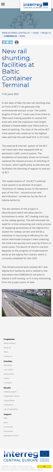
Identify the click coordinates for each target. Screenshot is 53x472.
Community (8, 427)
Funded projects (10, 392)
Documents (8, 431)
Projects (46, 33)
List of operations (11, 409)
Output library (9, 400)
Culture (6, 378)
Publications (8, 405)
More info (40, 470)
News (22, 36)
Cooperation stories (12, 396)
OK (44, 466)
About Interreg (9, 343)
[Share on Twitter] (7, 42)
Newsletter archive (11, 435)
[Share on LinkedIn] (11, 42)
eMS (5, 418)
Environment (9, 374)
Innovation (8, 365)
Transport (8, 382)
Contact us (8, 356)
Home (36, 33)
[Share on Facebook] (4, 42)
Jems (6, 422)
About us (7, 347)
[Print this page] (15, 42)
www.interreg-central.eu (16, 33)
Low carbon (8, 369)
